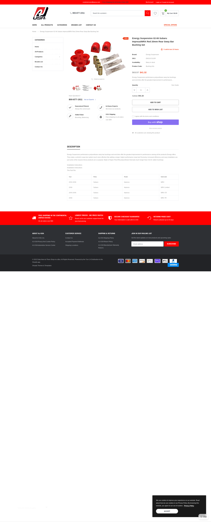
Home (34, 25)
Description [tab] (73, 146)
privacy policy (189, 506)
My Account (149, 2)
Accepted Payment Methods (74, 241)
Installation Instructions (74, 165)
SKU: (134, 58)
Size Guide (175, 85)
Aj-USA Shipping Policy (106, 238)
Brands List (76, 25)
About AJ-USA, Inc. (38, 238)
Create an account (168, 2)
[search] (148, 13)
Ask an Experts (89, 99)
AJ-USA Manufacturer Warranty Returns (108, 246)
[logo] (42, 13)
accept (167, 511)
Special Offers (170, 25)
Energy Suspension (152, 54)
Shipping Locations (71, 245)
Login (158, 2)
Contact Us (69, 238)
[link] (155, 13)
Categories (62, 25)
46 (136, 133)
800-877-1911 (79, 13)
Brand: (134, 54)
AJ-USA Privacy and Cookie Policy (43, 241)
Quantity (135, 85)
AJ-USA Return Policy (105, 241)
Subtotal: (135, 96)
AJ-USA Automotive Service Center (43, 245)
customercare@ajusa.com (91, 2)
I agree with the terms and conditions (146, 116)
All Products (47, 25)
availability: (136, 62)
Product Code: (137, 66)
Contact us (91, 25)
